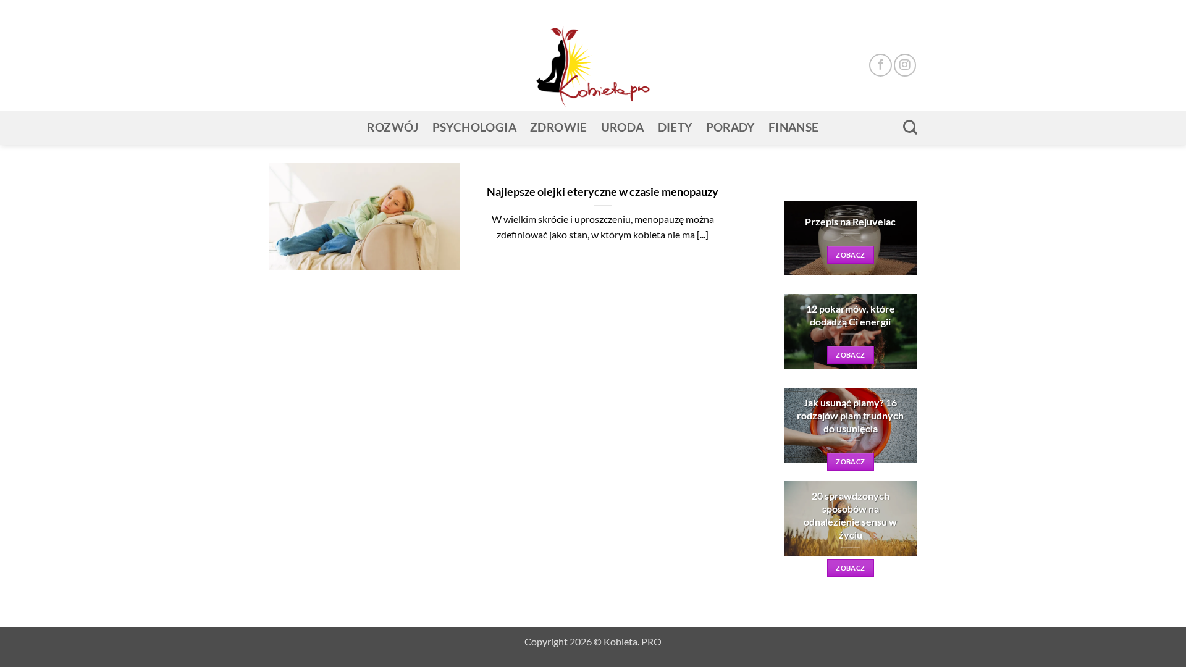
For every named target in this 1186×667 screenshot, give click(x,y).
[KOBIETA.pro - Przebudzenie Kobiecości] (593, 65)
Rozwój (392, 127)
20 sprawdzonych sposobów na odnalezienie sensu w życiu (850, 515)
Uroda (622, 127)
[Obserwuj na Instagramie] (905, 65)
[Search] (910, 127)
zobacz (850, 255)
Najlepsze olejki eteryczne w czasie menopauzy (602, 191)
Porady (730, 127)
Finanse (793, 127)
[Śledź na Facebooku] (880, 65)
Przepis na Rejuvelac (850, 221)
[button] (890, 10)
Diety (675, 127)
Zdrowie (558, 127)
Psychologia (474, 127)
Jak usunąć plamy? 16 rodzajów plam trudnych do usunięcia (850, 415)
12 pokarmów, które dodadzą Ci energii (850, 315)
